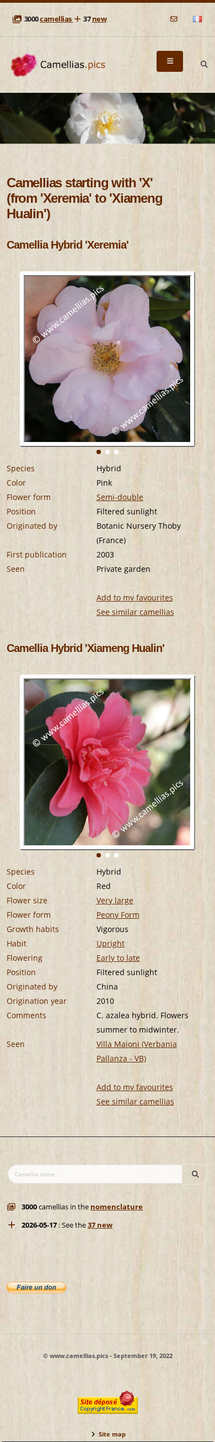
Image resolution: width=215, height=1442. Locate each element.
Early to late (118, 957)
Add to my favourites (134, 597)
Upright (110, 943)
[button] (98, 452)
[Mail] (174, 19)
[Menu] (170, 61)
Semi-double (119, 497)
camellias (56, 19)
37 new (100, 1225)
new (99, 19)
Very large (114, 900)
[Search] (204, 64)
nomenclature (116, 1207)
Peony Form (117, 914)
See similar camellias (135, 612)
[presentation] (15, 374)
